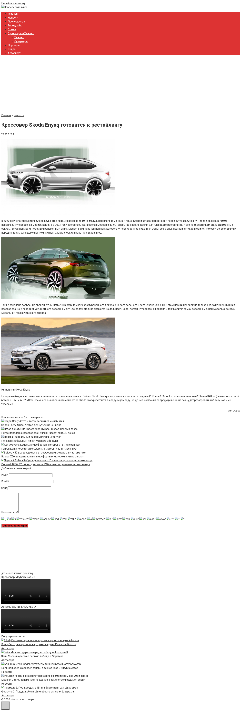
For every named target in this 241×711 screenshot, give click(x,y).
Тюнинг (19, 37)
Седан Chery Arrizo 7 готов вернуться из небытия (31, 425)
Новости (13, 17)
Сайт (4, 488)
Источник (234, 410)
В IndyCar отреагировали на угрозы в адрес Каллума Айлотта (38, 644)
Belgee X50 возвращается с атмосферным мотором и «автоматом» (42, 456)
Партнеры (14, 45)
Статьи (12, 29)
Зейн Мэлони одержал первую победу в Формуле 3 (33, 656)
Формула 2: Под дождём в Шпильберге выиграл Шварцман (38, 691)
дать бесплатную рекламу (17, 573)
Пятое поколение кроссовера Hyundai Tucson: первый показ (38, 432)
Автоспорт (14, 53)
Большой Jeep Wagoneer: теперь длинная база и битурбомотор (39, 668)
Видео (12, 49)
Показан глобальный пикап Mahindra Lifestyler (29, 440)
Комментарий (9, 512)
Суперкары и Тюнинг (21, 33)
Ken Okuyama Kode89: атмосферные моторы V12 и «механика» (39, 448)
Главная (13, 13)
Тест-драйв (15, 25)
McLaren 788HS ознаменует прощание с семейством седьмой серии (43, 679)
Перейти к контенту (13, 3)
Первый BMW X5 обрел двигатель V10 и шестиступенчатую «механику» (45, 464)
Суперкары (21, 41)
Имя (4, 474)
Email (5, 481)
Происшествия (17, 21)
